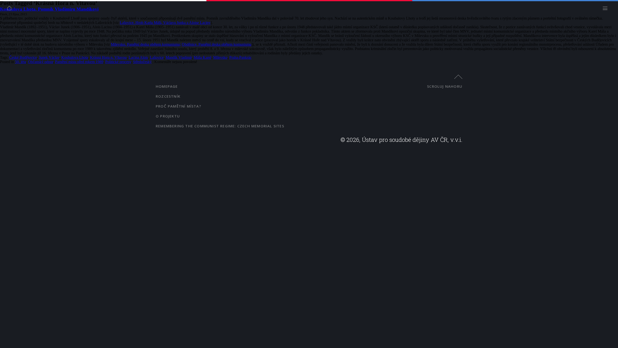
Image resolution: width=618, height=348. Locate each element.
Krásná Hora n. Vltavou (108, 57)
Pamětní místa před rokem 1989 (79, 62)
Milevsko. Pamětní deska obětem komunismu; (146, 44)
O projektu (168, 116)
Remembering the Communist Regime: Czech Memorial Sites (220, 125)
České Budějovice (23, 57)
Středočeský (142, 62)
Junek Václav (49, 57)
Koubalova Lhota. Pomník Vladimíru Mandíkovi (49, 9)
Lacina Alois (138, 57)
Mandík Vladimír (179, 57)
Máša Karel (202, 57)
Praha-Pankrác (240, 57)
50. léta (20, 62)
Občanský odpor (40, 62)
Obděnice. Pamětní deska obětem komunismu (216, 44)
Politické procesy (118, 62)
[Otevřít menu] (606, 9)
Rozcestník (168, 96)
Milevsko (220, 57)
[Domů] (10, 9)
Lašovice (157, 57)
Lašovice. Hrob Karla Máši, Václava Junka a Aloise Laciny (165, 23)
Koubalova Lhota (74, 57)
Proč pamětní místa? (178, 106)
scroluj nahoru (444, 86)
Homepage (167, 86)
